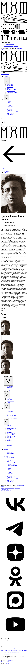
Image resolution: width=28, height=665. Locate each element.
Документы (9, 115)
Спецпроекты (10, 388)
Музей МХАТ (10, 113)
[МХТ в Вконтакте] (15, 515)
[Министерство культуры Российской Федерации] (7, 648)
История (9, 105)
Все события (10, 386)
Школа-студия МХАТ (12, 111)
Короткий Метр (11, 109)
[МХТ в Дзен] (15, 563)
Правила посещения (12, 92)
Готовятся (9, 399)
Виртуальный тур (11, 103)
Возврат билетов (11, 91)
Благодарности (10, 114)
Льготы (8, 88)
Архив (8, 402)
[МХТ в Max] (15, 611)
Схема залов (10, 85)
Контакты (9, 107)
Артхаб (8, 390)
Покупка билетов (11, 84)
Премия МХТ (10, 110)
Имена (8, 102)
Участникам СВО (11, 89)
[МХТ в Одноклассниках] (15, 587)
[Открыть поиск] (1, 1)
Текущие (9, 398)
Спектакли (9, 387)
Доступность (10, 87)
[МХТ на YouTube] (15, 635)
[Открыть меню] (1, 118)
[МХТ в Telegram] (15, 539)
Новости (9, 101)
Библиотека (10, 106)
